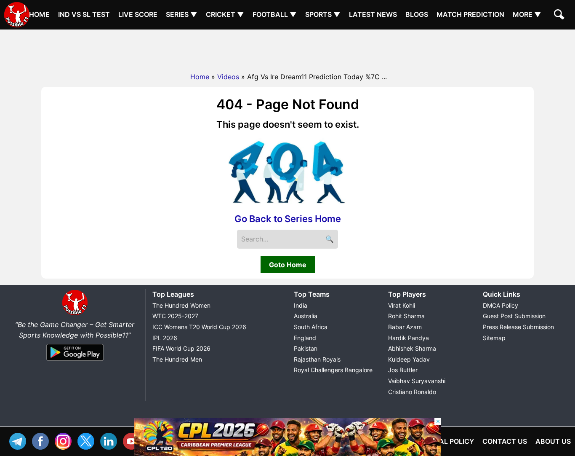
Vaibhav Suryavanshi (416, 380)
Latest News (373, 14)
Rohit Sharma (406, 315)
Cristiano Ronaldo (412, 391)
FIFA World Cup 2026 (181, 348)
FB (42, 440)
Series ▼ (181, 14)
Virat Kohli (401, 305)
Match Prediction (470, 14)
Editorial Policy (443, 441)
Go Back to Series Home (287, 218)
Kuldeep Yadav (409, 359)
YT (133, 440)
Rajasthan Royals (317, 359)
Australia (305, 315)
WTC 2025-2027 (175, 315)
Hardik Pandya (408, 337)
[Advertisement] (287, 48)
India (300, 305)
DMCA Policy (500, 305)
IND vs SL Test (84, 14)
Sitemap (494, 337)
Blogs (416, 14)
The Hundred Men (177, 359)
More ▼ (527, 14)
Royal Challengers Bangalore (333, 369)
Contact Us (504, 441)
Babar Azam (405, 326)
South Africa (310, 326)
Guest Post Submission (514, 315)
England (305, 337)
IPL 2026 (164, 337)
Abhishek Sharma (412, 348)
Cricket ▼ (225, 14)
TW (87, 440)
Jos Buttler (403, 369)
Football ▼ (275, 14)
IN (110, 440)
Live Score (137, 14)
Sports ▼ (323, 14)
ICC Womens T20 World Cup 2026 (199, 326)
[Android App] (75, 361)
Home (39, 14)
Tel (19, 440)
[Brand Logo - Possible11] (74, 313)
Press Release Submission (518, 326)
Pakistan (305, 348)
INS (65, 440)
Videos (228, 76)
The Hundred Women (181, 305)
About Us (553, 441)
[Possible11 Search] (560, 15)
